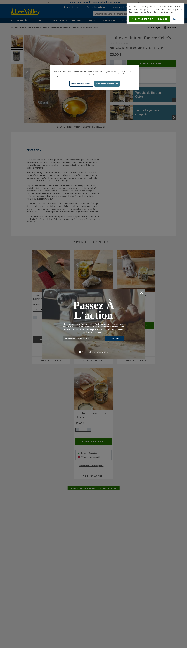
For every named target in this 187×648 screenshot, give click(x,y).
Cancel (176, 19)
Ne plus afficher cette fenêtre (95, 352)
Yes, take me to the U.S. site (150, 19)
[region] (94, 77)
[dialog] (155, 13)
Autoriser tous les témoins (107, 84)
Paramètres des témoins (81, 84)
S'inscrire (115, 338)
